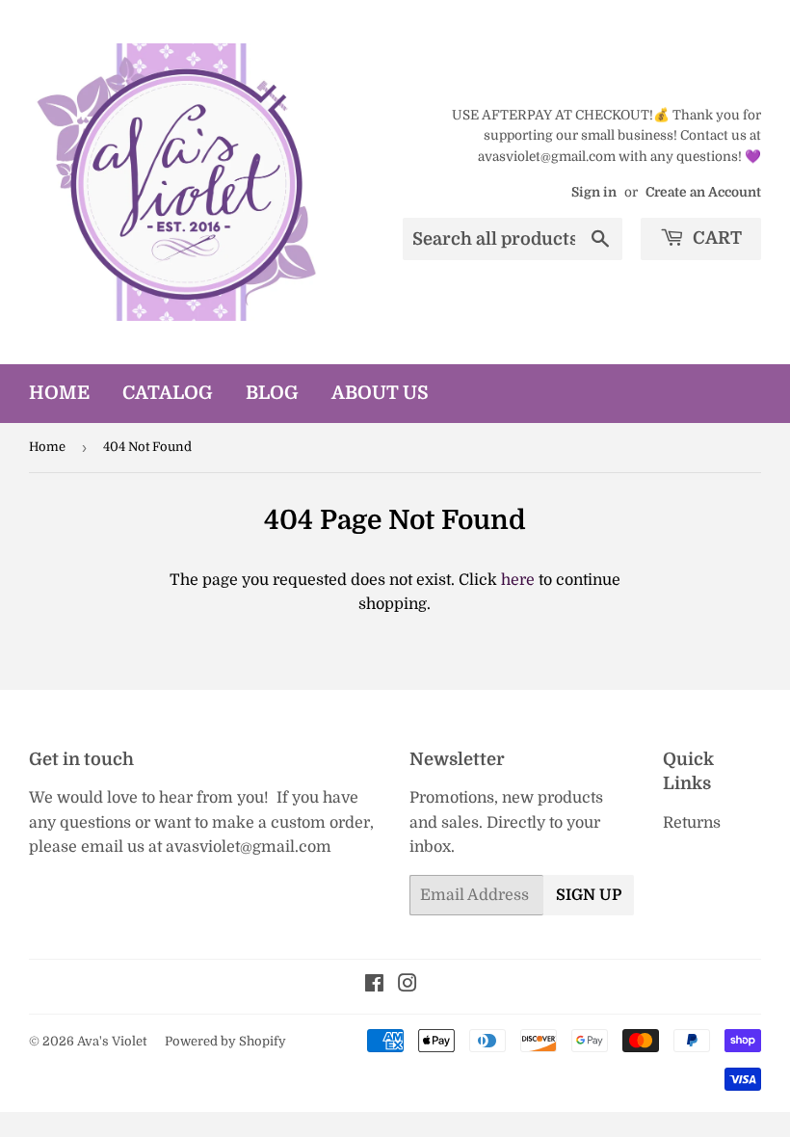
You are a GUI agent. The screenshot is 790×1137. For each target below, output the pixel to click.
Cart (715, 238)
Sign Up (588, 895)
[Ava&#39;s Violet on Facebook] (374, 985)
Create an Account (703, 192)
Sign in (594, 192)
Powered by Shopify (225, 1041)
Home (59, 393)
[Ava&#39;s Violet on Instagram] (407, 985)
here (518, 580)
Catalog (167, 393)
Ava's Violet (111, 1041)
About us (380, 393)
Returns (692, 823)
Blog (272, 393)
